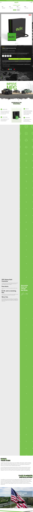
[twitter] (12, 69)
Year (2, 6)
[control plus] (6, 59)
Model (17, 6)
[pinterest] (14, 69)
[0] (31, 2)
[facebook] (11, 69)
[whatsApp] (9, 69)
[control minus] (2, 59)
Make (10, 6)
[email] (8, 69)
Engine (25, 6)
